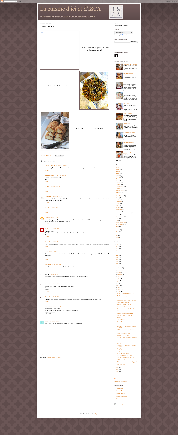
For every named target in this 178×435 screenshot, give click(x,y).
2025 (117, 246)
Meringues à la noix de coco (123, 333)
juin (118, 281)
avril (118, 285)
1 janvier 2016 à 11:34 (55, 186)
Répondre (47, 170)
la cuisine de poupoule (50, 175)
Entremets (118, 192)
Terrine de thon (120, 298)
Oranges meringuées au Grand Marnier (125, 309)
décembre (119, 268)
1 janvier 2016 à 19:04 (54, 229)
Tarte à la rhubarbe (127, 113)
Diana (46, 208)
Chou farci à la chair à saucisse (124, 306)
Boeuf (117, 175)
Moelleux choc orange (122, 296)
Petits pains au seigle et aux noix (124, 304)
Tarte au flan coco (121, 319)
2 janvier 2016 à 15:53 (55, 274)
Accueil (74, 354)
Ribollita (119, 317)
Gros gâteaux (119, 201)
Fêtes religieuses (119, 196)
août (118, 276)
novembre (119, 270)
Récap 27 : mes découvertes (123, 335)
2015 (117, 367)
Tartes (117, 232)
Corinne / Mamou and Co (51, 165)
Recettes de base (119, 224)
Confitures (118, 184)
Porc (117, 218)
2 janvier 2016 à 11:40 (56, 264)
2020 (117, 257)
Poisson (117, 214)
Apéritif (117, 169)
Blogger (96, 414)
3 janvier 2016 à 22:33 (54, 321)
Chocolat (118, 179)
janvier (119, 291)
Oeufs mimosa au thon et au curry (124, 353)
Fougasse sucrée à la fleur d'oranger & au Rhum (129, 93)
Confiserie (118, 182)
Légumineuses (119, 209)
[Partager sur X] (59, 155)
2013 (117, 371)
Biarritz (119, 343)
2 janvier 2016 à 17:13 (54, 284)
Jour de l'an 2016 (121, 364)
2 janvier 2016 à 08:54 (53, 251)
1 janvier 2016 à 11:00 (61, 175)
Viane (46, 217)
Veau (117, 235)
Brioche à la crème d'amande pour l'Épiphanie (127, 362)
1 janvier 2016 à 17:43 (53, 208)
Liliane (46, 251)
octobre (119, 272)
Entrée (117, 194)
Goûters (117, 199)
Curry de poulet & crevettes (123, 349)
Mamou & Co (119, 399)
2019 (117, 259)
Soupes (117, 230)
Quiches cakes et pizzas (121, 222)
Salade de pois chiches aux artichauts (125, 313)
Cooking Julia (48, 196)
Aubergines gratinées (128, 73)
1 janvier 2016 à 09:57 (62, 165)
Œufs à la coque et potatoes (129, 132)
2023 (117, 250)
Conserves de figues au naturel (130, 64)
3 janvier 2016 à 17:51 (57, 306)
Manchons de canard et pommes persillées (126, 300)
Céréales (118, 188)
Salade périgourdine (121, 359)
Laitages (118, 203)
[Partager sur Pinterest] (63, 155)
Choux (117, 180)
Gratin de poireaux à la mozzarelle (124, 315)
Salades (117, 228)
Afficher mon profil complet (120, 381)
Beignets (118, 171)
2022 (117, 253)
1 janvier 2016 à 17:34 (57, 196)
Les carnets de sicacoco (121, 396)
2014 (117, 369)
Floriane (47, 241)
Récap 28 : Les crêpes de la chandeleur (125, 293)
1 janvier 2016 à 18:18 (53, 217)
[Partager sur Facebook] (61, 155)
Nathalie (47, 297)
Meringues (118, 211)
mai (118, 283)
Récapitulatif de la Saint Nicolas (130, 104)
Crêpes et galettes (119, 186)
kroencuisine (48, 264)
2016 (117, 266)
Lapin (117, 205)
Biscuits (117, 173)
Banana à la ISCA (127, 123)
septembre (119, 274)
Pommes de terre (119, 216)
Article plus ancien (104, 354)
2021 (117, 255)
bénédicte (47, 186)
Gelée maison (120, 321)
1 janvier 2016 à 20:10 (54, 241)
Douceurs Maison (120, 391)
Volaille (117, 237)
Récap (117, 226)
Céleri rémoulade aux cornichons (124, 355)
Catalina (47, 229)
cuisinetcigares (48, 306)
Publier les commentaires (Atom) (54, 357)
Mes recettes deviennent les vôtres (123, 213)
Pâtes (117, 220)
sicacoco (47, 284)
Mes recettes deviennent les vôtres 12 (125, 357)
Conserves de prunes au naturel (130, 83)
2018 (117, 261)
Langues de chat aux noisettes (123, 351)
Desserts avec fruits (120, 190)
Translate (126, 35)
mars (118, 287)
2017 (117, 264)
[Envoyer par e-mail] (55, 155)
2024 (117, 248)
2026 (117, 244)
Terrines (117, 233)
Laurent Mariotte (120, 393)
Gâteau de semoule (121, 311)
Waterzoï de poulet (121, 341)
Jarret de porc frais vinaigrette (123, 324)
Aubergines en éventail (128, 142)
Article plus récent (45, 354)
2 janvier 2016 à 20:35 (54, 297)
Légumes (118, 207)
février (119, 289)
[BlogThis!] (57, 155)
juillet (118, 278)
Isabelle (46, 321)
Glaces (117, 197)
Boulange (118, 177)
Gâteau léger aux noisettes (123, 302)
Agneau (117, 167)
